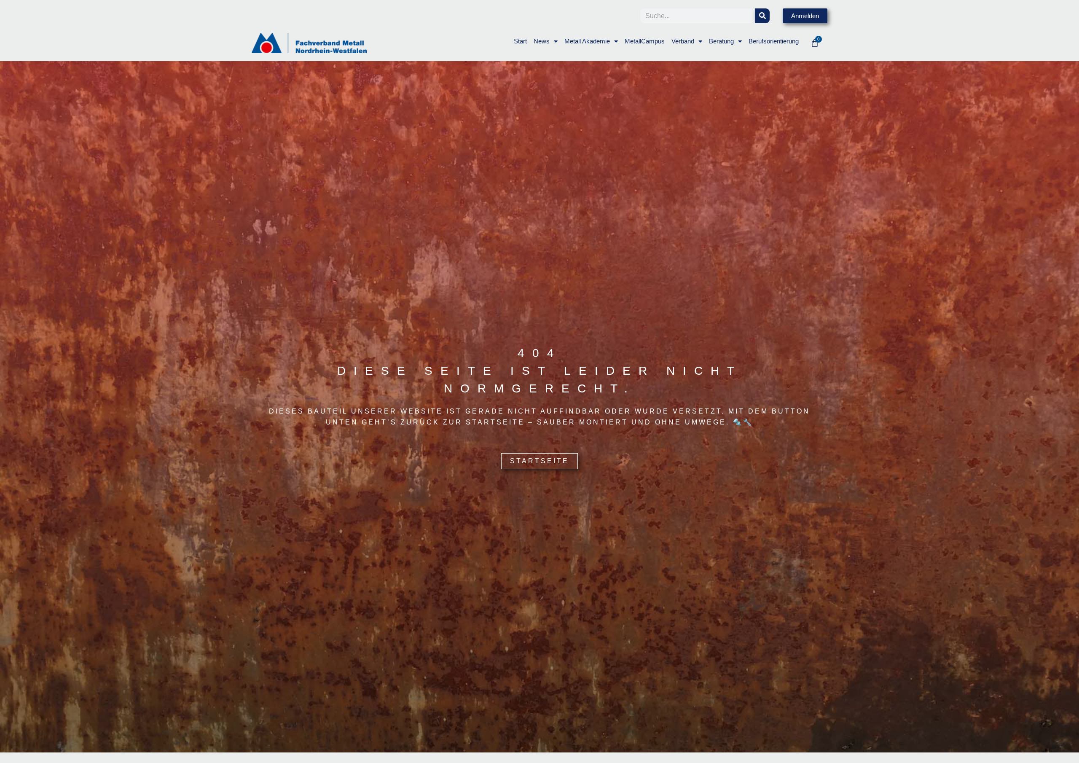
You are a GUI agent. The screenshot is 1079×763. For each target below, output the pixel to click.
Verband (682, 41)
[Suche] (762, 15)
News (542, 41)
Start (520, 41)
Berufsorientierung (774, 41)
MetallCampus (645, 41)
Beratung (721, 41)
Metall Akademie (587, 41)
